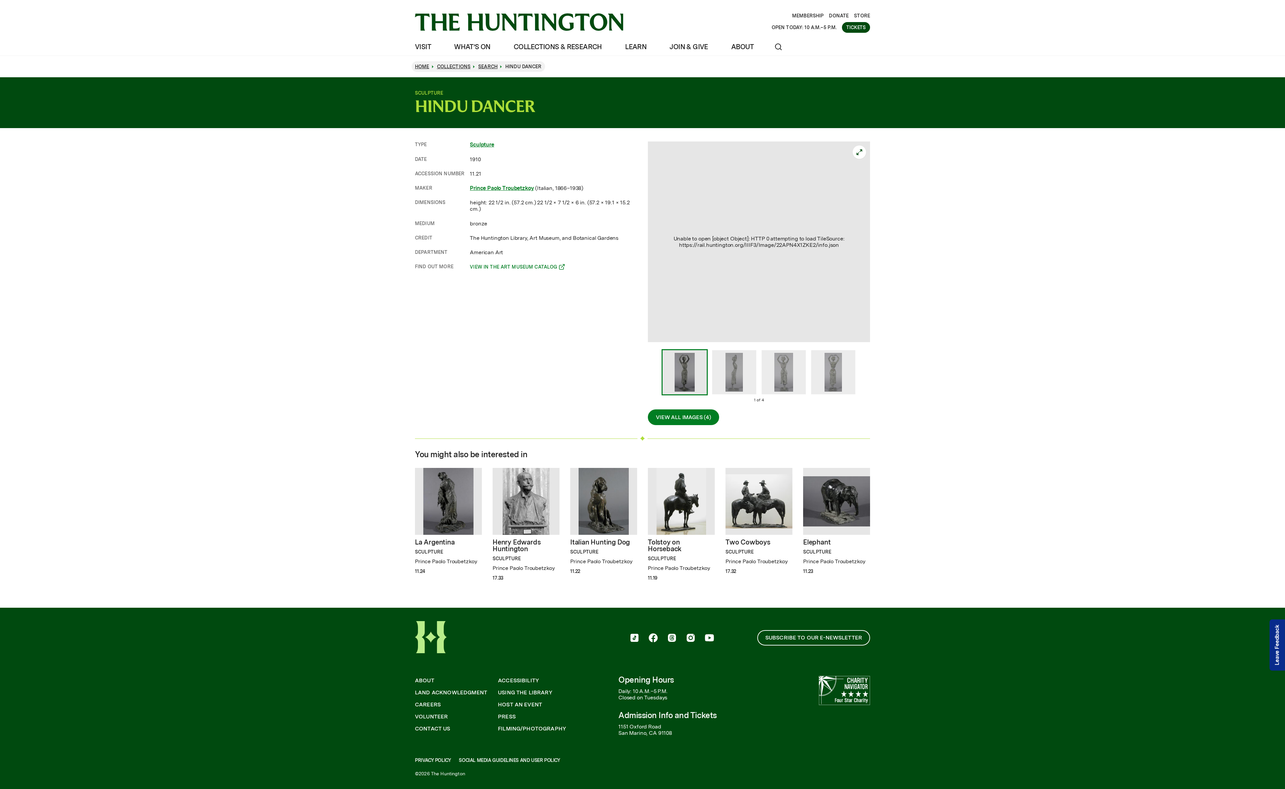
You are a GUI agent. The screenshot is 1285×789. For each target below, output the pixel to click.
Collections (454, 66)
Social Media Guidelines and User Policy (509, 760)
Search (488, 66)
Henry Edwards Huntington (516, 545)
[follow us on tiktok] (634, 638)
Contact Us (432, 728)
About (742, 47)
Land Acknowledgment (451, 692)
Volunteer (431, 716)
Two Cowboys (747, 542)
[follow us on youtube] (709, 638)
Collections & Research (558, 47)
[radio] (684, 373)
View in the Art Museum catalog (513, 268)
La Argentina (435, 542)
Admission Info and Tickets (667, 715)
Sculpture (482, 144)
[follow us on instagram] (690, 638)
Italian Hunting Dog (600, 542)
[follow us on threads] (672, 638)
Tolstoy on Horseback (665, 545)
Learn (636, 47)
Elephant (817, 542)
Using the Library (525, 692)
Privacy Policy (433, 760)
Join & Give (689, 47)
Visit (423, 47)
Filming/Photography (532, 728)
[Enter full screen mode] (859, 152)
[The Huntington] (519, 22)
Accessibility (518, 680)
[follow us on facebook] (653, 638)
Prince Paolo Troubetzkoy (502, 188)
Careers (428, 704)
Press (507, 716)
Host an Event (520, 704)
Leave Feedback (1277, 645)
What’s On (472, 47)
